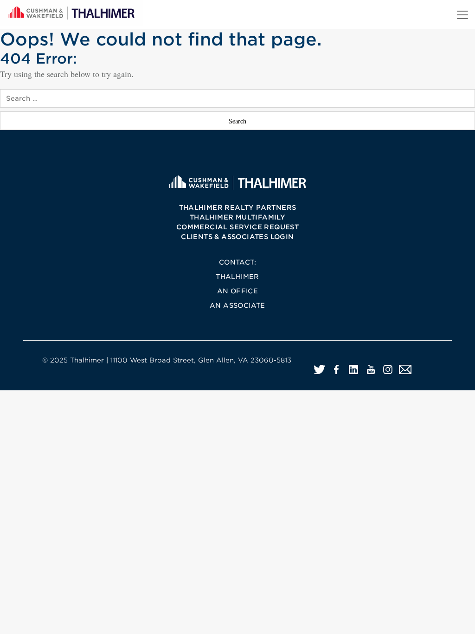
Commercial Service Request (237, 227)
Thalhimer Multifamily (237, 217)
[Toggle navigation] (462, 15)
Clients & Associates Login (237, 236)
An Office (237, 291)
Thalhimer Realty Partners (237, 207)
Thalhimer (237, 276)
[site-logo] (237, 182)
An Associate (237, 305)
